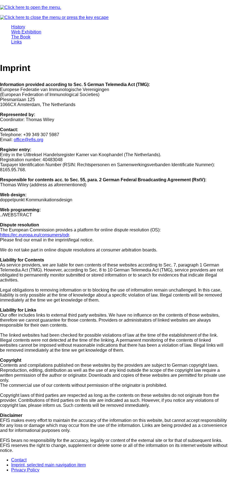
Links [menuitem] (16, 42)
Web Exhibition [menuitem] (26, 32)
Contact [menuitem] (19, 460)
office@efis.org (28, 139)
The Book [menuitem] (20, 37)
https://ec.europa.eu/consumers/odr (34, 235)
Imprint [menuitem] (48, 465)
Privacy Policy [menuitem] (25, 470)
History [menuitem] (18, 27)
